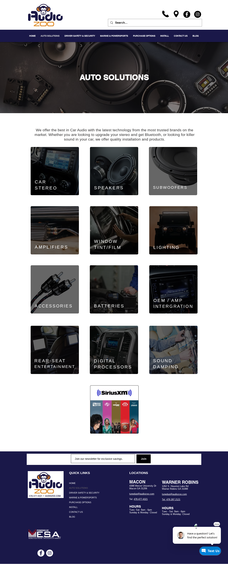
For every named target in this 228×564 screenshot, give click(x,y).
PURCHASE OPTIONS (80, 502)
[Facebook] (186, 14)
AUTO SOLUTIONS (78, 488)
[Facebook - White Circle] (40, 553)
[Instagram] (197, 14)
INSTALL (73, 507)
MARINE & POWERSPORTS (83, 497)
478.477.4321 (141, 499)
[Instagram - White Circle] (49, 553)
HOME (72, 483)
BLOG (72, 517)
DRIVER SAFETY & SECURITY (84, 493)
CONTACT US (76, 512)
